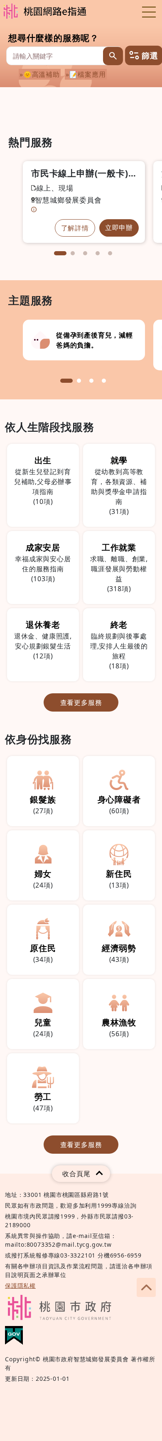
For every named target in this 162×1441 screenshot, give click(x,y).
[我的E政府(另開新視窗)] (14, 1335)
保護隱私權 (20, 1285)
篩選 (148, 55)
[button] (146, 1287)
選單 (148, 11)
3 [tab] (85, 253)
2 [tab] (73, 253)
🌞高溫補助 (41, 74)
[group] (84, 340)
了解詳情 (75, 227)
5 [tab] (110, 253)
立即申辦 (119, 227)
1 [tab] (60, 253)
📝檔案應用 (87, 74)
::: (11, 117)
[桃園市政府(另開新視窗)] (59, 1307)
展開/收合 (81, 1173)
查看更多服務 (81, 702)
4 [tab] (97, 253)
